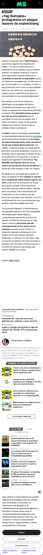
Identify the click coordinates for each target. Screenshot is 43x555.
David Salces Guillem (29, 29)
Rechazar (21, 539)
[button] (39, 492)
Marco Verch (14, 260)
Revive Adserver (9, 312)
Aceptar (22, 532)
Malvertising (32, 309)
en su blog (37, 136)
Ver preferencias (21, 545)
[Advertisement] (21, 285)
